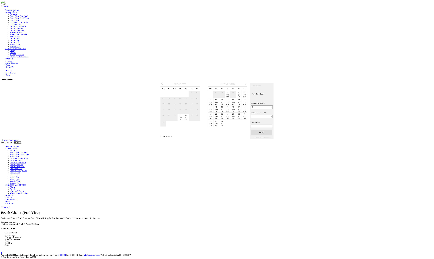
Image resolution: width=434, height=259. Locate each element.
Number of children (258, 113)
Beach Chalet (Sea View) (19, 16)
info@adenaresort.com (92, 255)
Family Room (15, 36)
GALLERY (9, 59)
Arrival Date (256, 86)
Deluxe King (14, 40)
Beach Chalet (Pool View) (19, 18)
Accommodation (11, 12)
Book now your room (8, 222)
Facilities (13, 53)
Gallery (8, 75)
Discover (8, 71)
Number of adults (258, 103)
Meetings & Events (17, 55)
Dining (12, 51)
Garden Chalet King (17, 28)
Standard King (15, 47)
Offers (7, 65)
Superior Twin (15, 45)
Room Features (10, 73)
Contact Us (9, 67)
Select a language (7, 142)
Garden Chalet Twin (17, 30)
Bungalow (13, 14)
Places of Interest (11, 63)
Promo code (255, 122)
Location (8, 61)
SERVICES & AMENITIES (15, 49)
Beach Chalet (15, 20)
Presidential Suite (16, 32)
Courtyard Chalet (16, 24)
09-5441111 (62, 255)
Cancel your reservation (262, 137)
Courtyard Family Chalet (19, 22)
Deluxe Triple (15, 38)
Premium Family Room (18, 34)
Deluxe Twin (14, 43)
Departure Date (258, 94)
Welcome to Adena (12, 10)
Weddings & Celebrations (19, 57)
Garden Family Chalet (18, 26)
